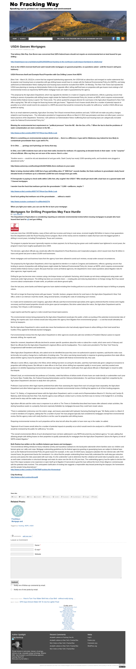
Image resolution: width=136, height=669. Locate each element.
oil (28, 219)
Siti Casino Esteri (68, 621)
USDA (31, 526)
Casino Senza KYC (68, 608)
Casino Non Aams (68, 609)
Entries (91, 640)
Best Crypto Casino (68, 612)
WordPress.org (92, 646)
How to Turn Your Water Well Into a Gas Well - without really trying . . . (49, 598)
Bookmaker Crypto (68, 619)
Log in (89, 637)
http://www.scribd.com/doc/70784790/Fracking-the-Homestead (35, 470)
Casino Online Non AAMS (68, 615)
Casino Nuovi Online (68, 624)
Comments (92, 643)
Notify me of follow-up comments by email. (29, 585)
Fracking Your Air (68, 637)
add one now (27, 536)
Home (15, 39)
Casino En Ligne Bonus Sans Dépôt (68, 607)
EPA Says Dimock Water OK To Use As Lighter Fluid (39, 602)
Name (37, 545)
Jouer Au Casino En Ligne (68, 629)
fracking (21, 526)
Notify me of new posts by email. (26, 590)
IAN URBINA (17, 214)
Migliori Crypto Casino (68, 610)
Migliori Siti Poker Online (68, 622)
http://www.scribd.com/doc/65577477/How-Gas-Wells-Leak (34, 133)
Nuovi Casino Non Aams (68, 623)
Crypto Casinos (68, 625)
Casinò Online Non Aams (68, 614)
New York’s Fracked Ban (70, 640)
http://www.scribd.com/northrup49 (24, 477)
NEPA (27, 526)
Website (38, 554)
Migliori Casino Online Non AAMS (68, 611)
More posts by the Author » (20, 659)
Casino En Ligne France (68, 616)
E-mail (38, 550)
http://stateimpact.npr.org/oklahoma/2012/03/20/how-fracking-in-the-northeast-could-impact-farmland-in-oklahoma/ (56, 62)
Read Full (21, 657)
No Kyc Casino (68, 626)
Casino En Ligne (68, 617)
